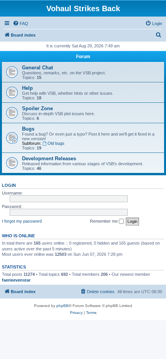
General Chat (37, 67)
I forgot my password (22, 221)
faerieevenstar (16, 280)
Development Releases (49, 158)
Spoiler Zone (37, 108)
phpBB (62, 306)
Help (27, 88)
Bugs (28, 129)
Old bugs (55, 143)
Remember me (104, 221)
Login (9, 185)
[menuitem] (20, 23)
